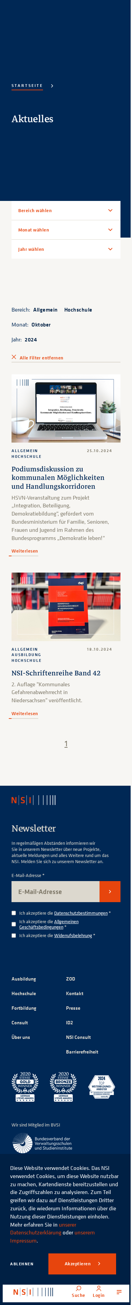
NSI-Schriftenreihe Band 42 (56, 675)
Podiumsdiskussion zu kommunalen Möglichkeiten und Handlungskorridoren (58, 474)
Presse (71, 1009)
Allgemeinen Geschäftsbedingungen (49, 926)
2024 (31, 339)
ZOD (68, 980)
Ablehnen (22, 1264)
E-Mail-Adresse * (28, 877)
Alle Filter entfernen (41, 357)
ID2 (67, 1024)
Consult (20, 1024)
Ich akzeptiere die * (65, 915)
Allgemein (45, 309)
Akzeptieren (78, 1263)
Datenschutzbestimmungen (81, 914)
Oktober (41, 324)
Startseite (27, 85)
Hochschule (78, 309)
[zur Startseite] (33, 1292)
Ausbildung (24, 980)
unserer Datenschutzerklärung (43, 1228)
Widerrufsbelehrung (73, 937)
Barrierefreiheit (80, 1053)
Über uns (21, 1038)
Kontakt (72, 995)
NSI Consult (76, 1038)
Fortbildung (24, 1009)
